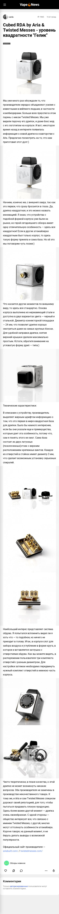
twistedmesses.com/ (31, 851)
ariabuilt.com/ (10, 851)
